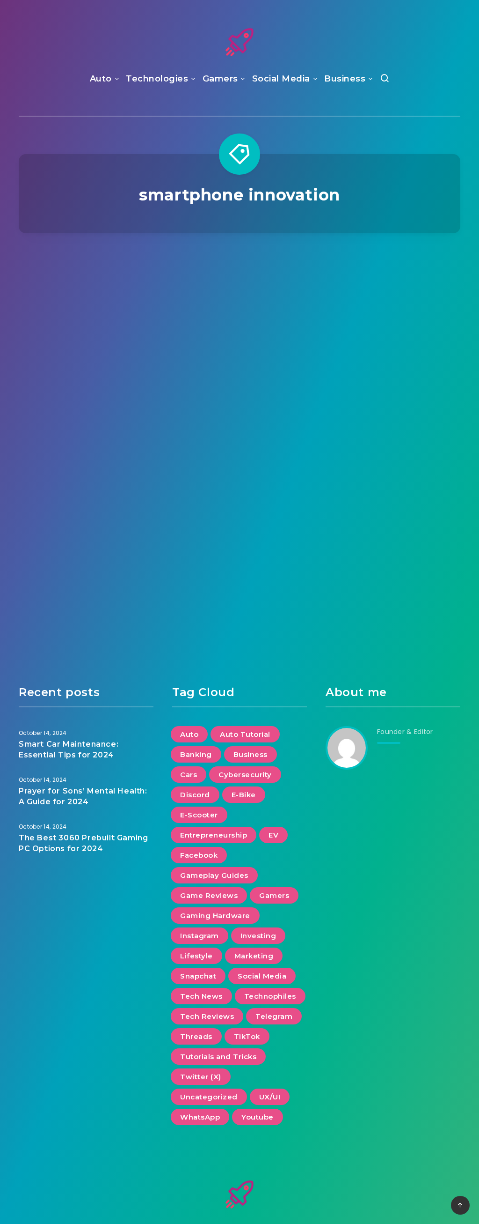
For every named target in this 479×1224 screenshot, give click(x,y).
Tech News (391, 286)
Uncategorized (209, 1096)
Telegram (273, 1016)
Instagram (199, 935)
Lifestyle (196, 955)
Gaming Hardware (215, 915)
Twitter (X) (200, 1076)
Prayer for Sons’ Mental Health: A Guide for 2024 (83, 796)
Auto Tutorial (245, 734)
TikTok (247, 1036)
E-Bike (244, 794)
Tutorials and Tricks (218, 1056)
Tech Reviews (207, 1016)
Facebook (199, 855)
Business (344, 79)
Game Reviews (209, 895)
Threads (196, 1036)
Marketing (254, 955)
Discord (195, 794)
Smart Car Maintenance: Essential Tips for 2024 (68, 749)
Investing (258, 935)
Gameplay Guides (214, 875)
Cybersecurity (245, 774)
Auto (101, 79)
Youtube (257, 1117)
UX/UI (270, 1096)
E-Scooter (199, 814)
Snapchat (198, 976)
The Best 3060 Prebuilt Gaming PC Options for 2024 (83, 843)
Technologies (157, 79)
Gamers (220, 79)
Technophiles (270, 996)
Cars (188, 774)
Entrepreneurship (213, 835)
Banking (196, 754)
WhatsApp (200, 1117)
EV (273, 835)
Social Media (281, 79)
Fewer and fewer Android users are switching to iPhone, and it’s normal (392, 455)
